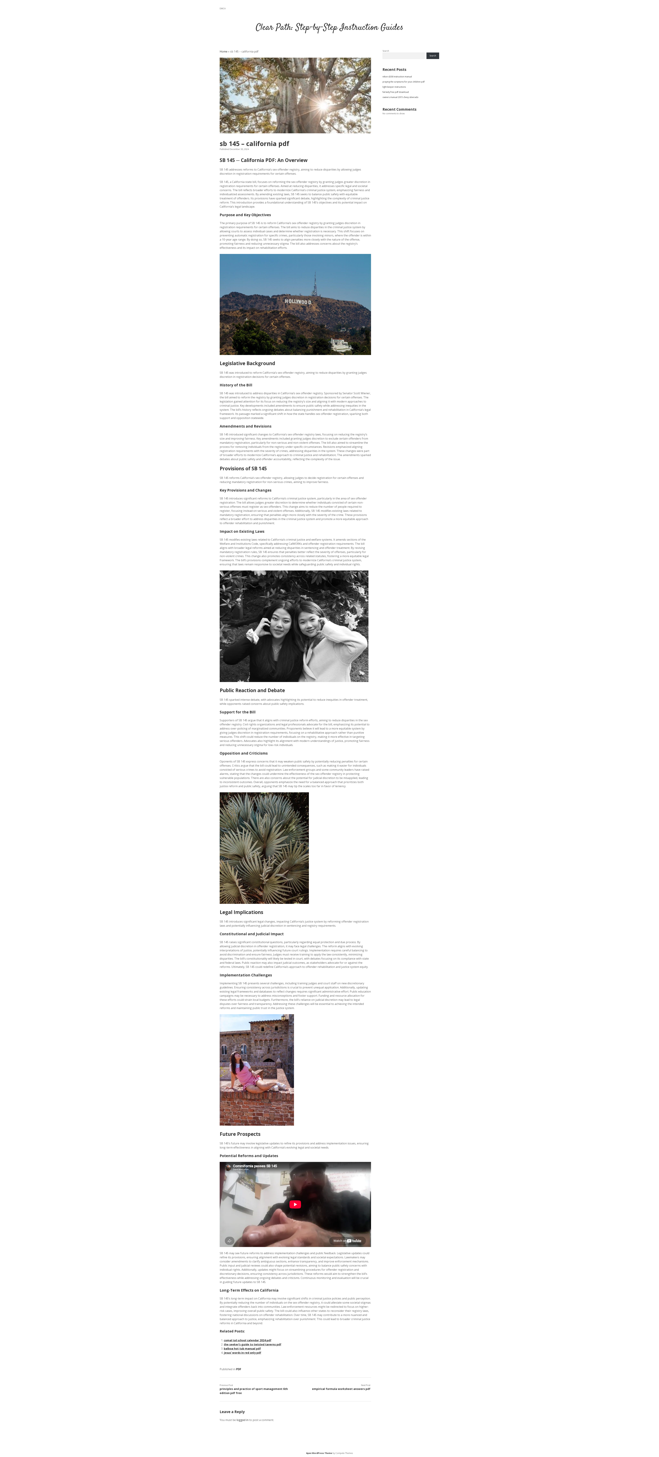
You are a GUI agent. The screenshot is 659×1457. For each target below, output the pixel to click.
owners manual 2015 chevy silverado (400, 97)
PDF (238, 1369)
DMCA (223, 8)
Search (386, 50)
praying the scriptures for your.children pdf (404, 81)
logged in (242, 1420)
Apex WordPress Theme (319, 1453)
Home (223, 51)
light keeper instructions (394, 86)
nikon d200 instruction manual (397, 76)
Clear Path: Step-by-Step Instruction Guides (329, 27)
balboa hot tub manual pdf (242, 1348)
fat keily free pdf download (396, 92)
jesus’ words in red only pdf (242, 1353)
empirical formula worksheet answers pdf (341, 1389)
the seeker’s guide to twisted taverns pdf (252, 1344)
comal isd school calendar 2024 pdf (247, 1340)
